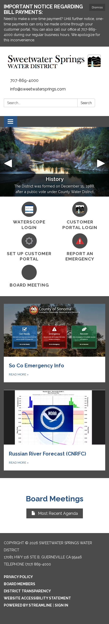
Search (86, 103)
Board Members (19, 584)
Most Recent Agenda (58, 513)
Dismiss (97, 7)
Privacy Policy (18, 577)
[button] (8, 162)
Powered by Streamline (28, 605)
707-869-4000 (24, 80)
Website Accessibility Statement (37, 598)
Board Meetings (54, 498)
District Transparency (27, 591)
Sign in (61, 605)
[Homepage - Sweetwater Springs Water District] (54, 61)
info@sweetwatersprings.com (38, 89)
